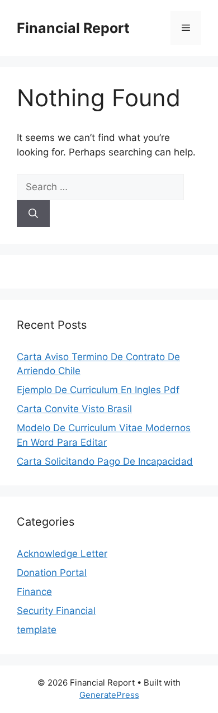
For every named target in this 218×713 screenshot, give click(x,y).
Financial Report (73, 28)
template (36, 629)
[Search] (33, 213)
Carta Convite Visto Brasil (74, 408)
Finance (34, 591)
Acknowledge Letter (62, 553)
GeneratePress (109, 695)
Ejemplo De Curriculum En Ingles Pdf (98, 389)
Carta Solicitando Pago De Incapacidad (105, 461)
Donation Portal (52, 572)
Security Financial (56, 610)
